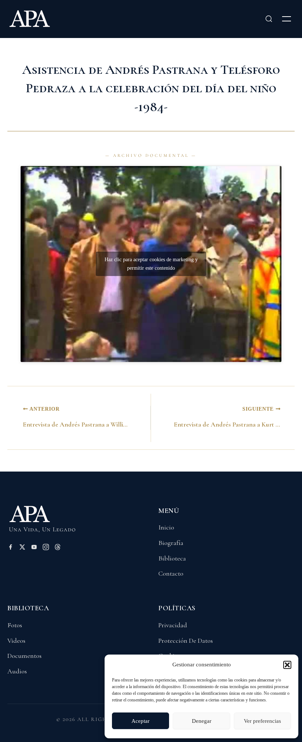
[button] (287, 665)
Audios (17, 671)
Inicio (166, 527)
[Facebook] (10, 548)
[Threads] (58, 548)
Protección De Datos (185, 640)
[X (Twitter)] (22, 548)
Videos (16, 640)
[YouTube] (34, 548)
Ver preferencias (262, 721)
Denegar (201, 721)
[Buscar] (269, 19)
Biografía (170, 543)
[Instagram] (46, 548)
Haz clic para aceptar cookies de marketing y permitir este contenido (151, 264)
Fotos (14, 625)
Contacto (170, 573)
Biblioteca (172, 558)
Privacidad (172, 625)
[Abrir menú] (286, 19)
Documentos (24, 656)
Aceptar (140, 721)
